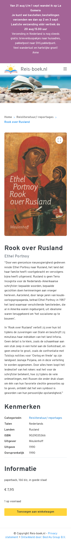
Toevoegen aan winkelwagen (35, 512)
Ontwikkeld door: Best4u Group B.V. (43, 537)
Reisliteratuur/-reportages (45, 418)
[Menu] (65, 69)
